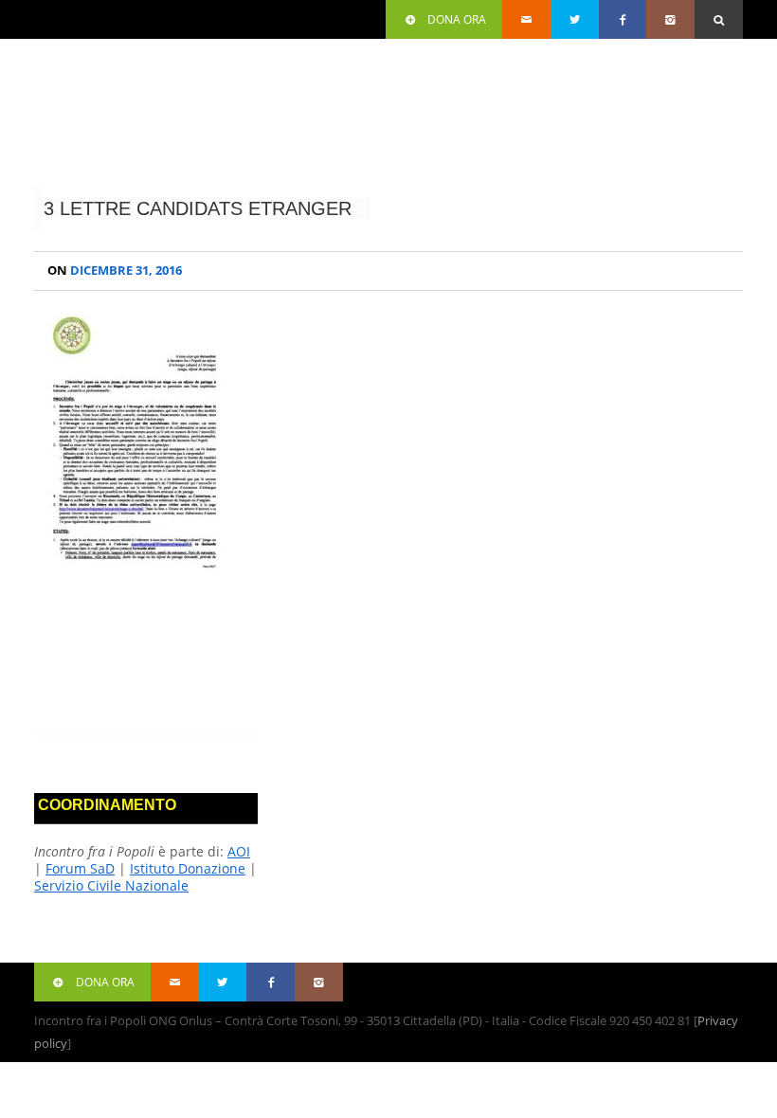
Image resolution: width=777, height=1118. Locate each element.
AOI (238, 851)
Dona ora (456, 19)
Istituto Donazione (187, 868)
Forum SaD (80, 868)
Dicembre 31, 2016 (114, 270)
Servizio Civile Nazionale (111, 885)
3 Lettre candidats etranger (198, 208)
